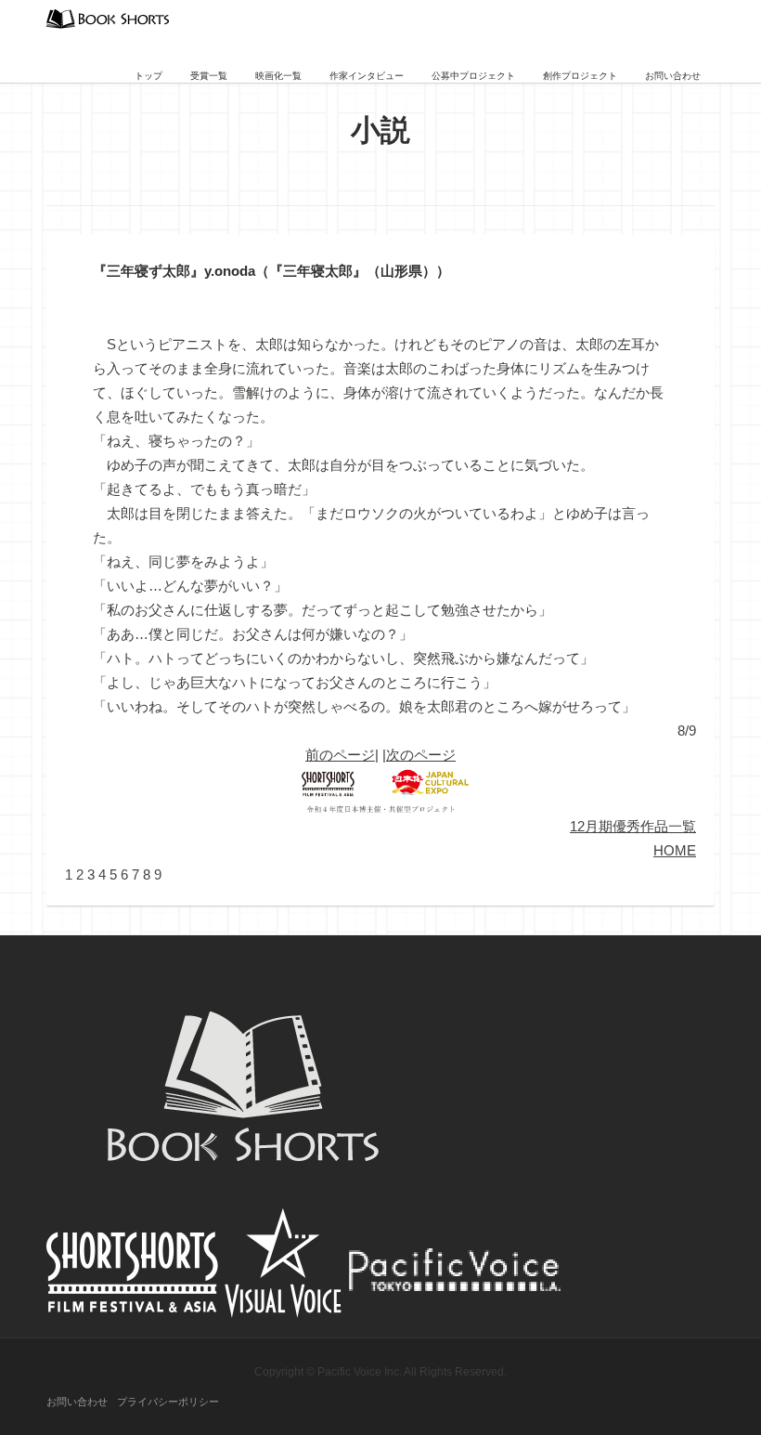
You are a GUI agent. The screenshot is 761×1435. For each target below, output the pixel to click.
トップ (148, 76)
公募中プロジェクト (473, 76)
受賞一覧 (208, 76)
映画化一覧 (278, 76)
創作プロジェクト (580, 76)
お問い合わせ (673, 76)
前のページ (340, 755)
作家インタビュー (366, 76)
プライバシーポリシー (168, 1401)
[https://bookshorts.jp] (107, 17)
